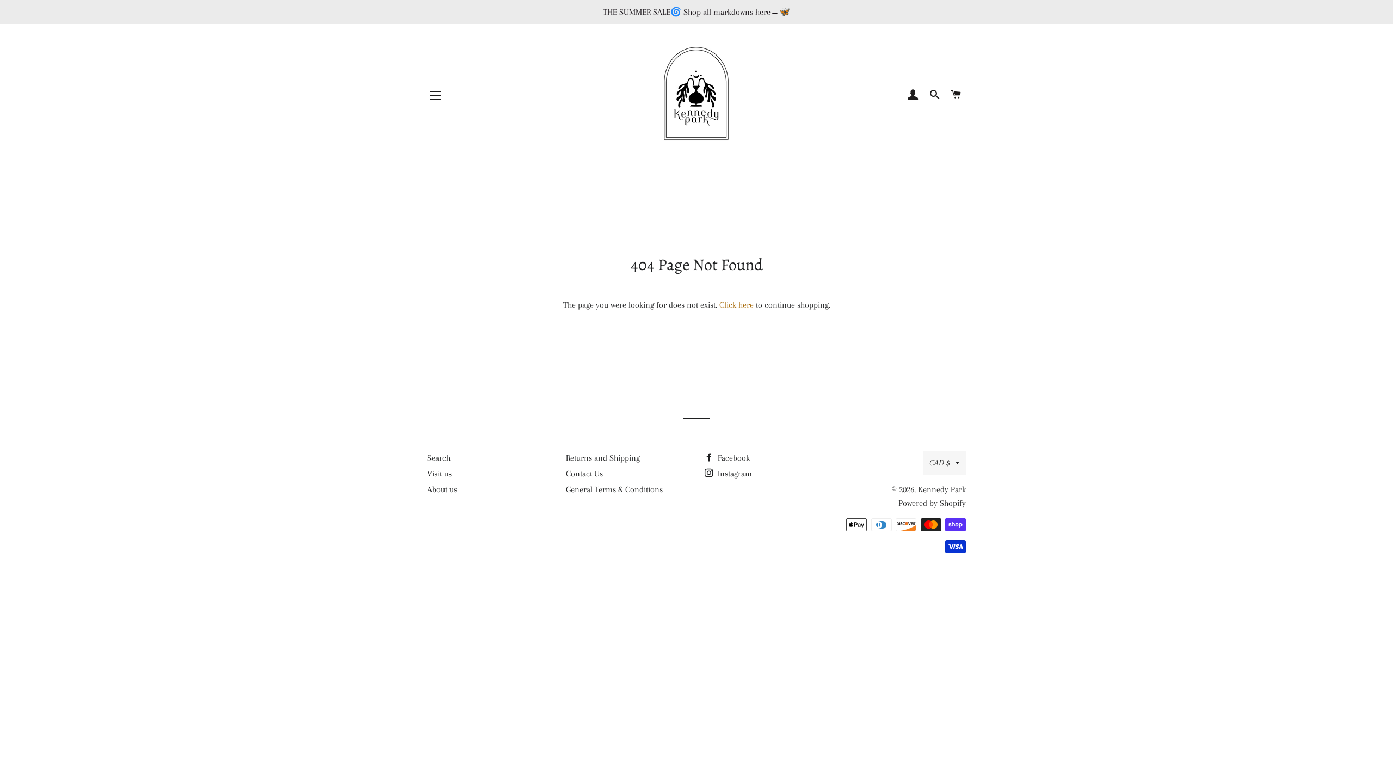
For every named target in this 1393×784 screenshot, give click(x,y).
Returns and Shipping (603, 458)
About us (442, 489)
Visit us (439, 474)
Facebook (733, 458)
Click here (736, 305)
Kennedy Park (942, 489)
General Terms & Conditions (614, 489)
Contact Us (584, 474)
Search (439, 458)
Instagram (734, 474)
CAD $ (939, 463)
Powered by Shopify (932, 503)
